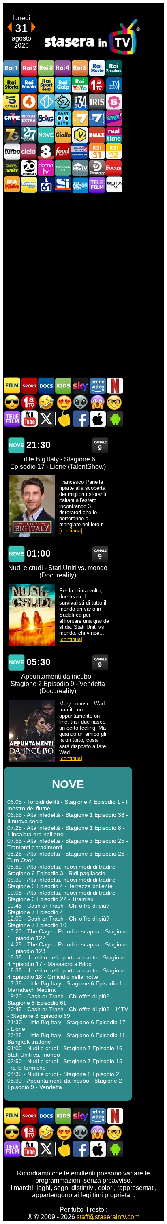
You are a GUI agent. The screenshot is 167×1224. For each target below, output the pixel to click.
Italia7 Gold (11, 134)
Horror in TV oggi (97, 402)
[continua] (70, 531)
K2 (79, 134)
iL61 (45, 184)
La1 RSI (96, 151)
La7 (79, 118)
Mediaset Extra (28, 118)
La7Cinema (96, 118)
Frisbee (28, 184)
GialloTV (62, 134)
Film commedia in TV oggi (46, 402)
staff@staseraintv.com (108, 1216)
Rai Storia (11, 85)
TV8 (45, 151)
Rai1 (11, 68)
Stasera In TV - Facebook (80, 418)
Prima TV (96, 85)
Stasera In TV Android (114, 418)
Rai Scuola (28, 85)
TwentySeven (28, 134)
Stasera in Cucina (63, 418)
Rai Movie (96, 68)
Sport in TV (29, 385)
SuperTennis (11, 168)
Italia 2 (62, 101)
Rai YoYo (79, 85)
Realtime (113, 134)
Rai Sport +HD (45, 85)
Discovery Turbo (11, 151)
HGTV (79, 168)
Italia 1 (45, 101)
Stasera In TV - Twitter (46, 418)
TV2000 (113, 85)
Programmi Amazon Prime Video (97, 385)
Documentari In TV (46, 385)
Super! (113, 118)
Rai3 (45, 68)
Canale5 (11, 101)
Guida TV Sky (80, 385)
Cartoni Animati (63, 385)
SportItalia (62, 184)
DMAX (96, 134)
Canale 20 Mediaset (28, 168)
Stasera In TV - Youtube (29, 418)
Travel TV (62, 168)
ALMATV (113, 184)
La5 (113, 101)
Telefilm (96, 184)
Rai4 (62, 68)
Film (12, 385)
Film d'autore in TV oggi (114, 402)
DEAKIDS (11, 184)
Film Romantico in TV (63, 402)
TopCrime (11, 118)
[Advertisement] (83, 284)
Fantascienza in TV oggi (80, 402)
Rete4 (28, 101)
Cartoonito (62, 118)
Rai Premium (113, 68)
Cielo (28, 151)
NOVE (45, 134)
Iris (96, 101)
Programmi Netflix (114, 385)
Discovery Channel (96, 168)
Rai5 (79, 68)
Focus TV (113, 168)
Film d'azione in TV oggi (12, 402)
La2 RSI (113, 151)
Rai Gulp (62, 85)
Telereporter (79, 184)
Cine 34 (79, 101)
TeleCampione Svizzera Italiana (79, 151)
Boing (45, 118)
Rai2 (28, 68)
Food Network (62, 151)
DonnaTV (45, 168)
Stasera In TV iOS (97, 418)
